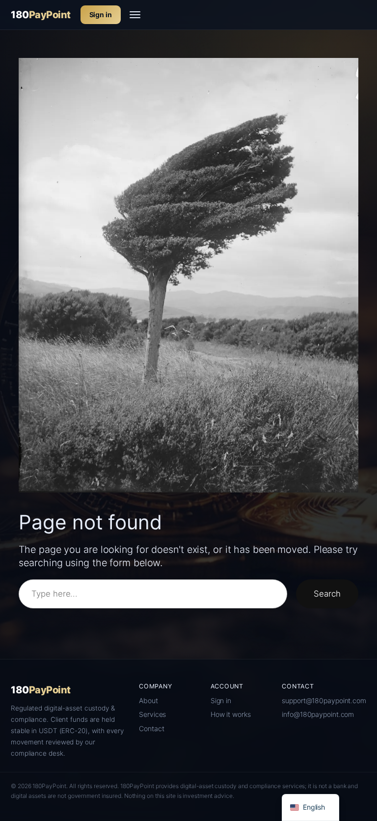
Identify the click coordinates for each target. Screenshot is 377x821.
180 (41, 15)
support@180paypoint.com (324, 700)
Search (327, 594)
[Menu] (135, 14)
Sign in (100, 14)
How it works (231, 714)
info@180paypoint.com (318, 714)
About (148, 700)
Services (152, 714)
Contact (151, 728)
